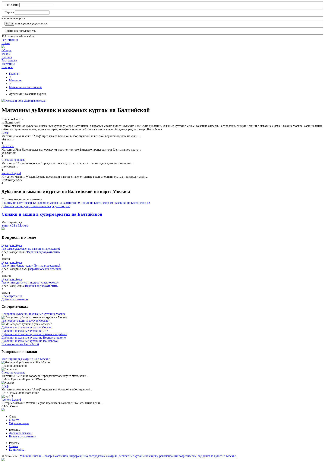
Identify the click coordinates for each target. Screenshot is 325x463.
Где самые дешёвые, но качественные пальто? (31, 248)
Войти (6, 43)
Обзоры (6, 50)
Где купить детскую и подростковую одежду (30, 282)
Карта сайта (16, 449)
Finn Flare (8, 146)
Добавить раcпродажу (16, 206)
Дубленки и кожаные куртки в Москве (26, 327)
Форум (6, 53)
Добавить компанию (15, 299)
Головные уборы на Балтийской (58, 202)
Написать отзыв (40, 206)
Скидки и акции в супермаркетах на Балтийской (52, 214)
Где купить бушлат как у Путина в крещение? (31, 265)
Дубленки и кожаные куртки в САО (25, 330)
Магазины (8, 63)
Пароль (9, 12)
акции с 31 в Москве (15, 225)
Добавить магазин (20, 433)
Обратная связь (19, 423)
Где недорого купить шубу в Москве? (26, 320)
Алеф (5, 132)
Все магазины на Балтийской (20, 344)
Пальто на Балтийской (96, 202)
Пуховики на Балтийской (132, 202)
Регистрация (10, 39)
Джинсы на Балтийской (19, 202)
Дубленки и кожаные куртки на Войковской (30, 341)
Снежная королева (13, 159)
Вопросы (7, 67)
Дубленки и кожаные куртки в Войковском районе (34, 334)
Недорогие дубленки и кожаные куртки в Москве (33, 313)
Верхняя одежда (35, 100)
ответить (54, 252)
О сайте (14, 419)
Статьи (13, 446)
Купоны (7, 57)
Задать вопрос (61, 206)
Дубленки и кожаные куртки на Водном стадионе (34, 337)
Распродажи (9, 60)
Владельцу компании (22, 436)
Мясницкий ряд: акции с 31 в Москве (26, 359)
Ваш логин (12, 4)
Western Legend (11, 173)
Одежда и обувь (15, 100)
